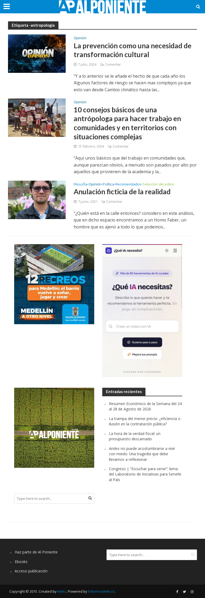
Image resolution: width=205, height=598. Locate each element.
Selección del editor (158, 185)
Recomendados (128, 185)
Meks (61, 591)
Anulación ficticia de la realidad (122, 191)
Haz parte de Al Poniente (36, 552)
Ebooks (21, 561)
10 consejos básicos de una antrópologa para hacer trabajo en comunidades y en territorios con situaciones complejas (127, 123)
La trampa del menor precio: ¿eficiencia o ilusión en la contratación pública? (144, 421)
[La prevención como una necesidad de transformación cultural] (37, 53)
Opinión (80, 38)
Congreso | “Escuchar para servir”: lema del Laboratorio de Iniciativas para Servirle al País (145, 474)
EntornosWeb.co (101, 591)
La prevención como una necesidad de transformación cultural (132, 50)
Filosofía (80, 185)
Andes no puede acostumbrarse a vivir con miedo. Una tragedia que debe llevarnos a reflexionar (142, 454)
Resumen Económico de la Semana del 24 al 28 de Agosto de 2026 (145, 406)
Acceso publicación (31, 570)
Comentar (113, 64)
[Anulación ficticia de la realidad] (37, 199)
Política (108, 185)
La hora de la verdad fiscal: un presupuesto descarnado (134, 436)
